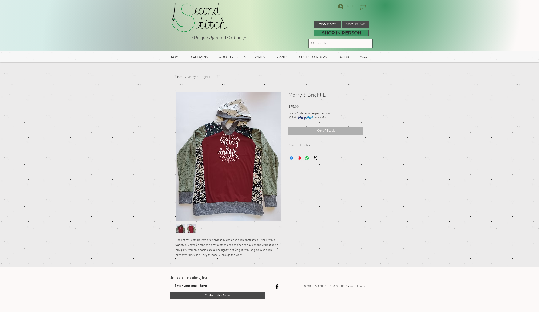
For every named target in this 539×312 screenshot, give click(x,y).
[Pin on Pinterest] (299, 158)
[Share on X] (315, 158)
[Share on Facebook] (291, 158)
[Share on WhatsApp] (307, 158)
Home (180, 77)
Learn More (321, 117)
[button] (363, 7)
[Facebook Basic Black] (277, 286)
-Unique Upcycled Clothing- (219, 37)
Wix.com (364, 286)
